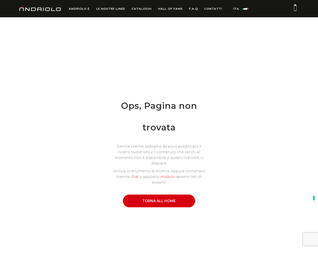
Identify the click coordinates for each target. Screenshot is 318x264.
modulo (167, 177)
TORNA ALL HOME (159, 201)
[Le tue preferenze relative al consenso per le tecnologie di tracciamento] (314, 198)
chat (135, 177)
